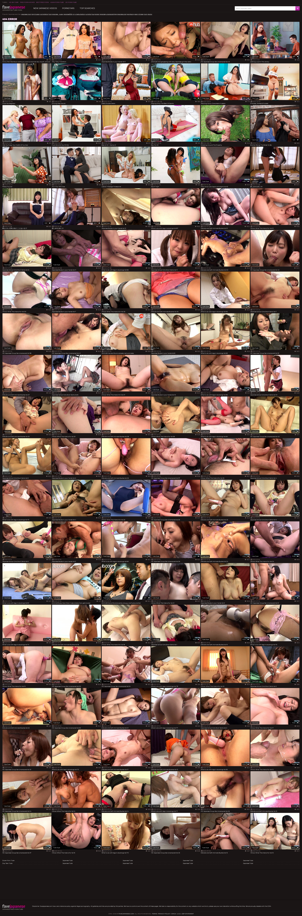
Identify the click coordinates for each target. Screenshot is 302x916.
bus (93, 14)
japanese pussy (57, 14)
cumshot (88, 14)
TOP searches (87, 8)
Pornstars (68, 8)
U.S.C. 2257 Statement (185, 914)
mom (145, 14)
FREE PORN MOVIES (27, 2)
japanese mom (26, 14)
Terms (154, 914)
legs (115, 14)
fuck (50, 14)
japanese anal (121, 14)
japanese (103, 14)
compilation (44, 14)
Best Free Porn (42, 2)
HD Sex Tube (14, 2)
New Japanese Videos (45, 8)
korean (97, 14)
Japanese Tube (68, 860)
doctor (150, 14)
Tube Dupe (7, 56)
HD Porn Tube (71, 2)
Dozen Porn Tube (8, 860)
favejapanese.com (126, 914)
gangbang (130, 14)
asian (136, 14)
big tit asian (36, 14)
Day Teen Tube (7, 863)
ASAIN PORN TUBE (57, 2)
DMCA (173, 914)
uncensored (110, 14)
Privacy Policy (164, 914)
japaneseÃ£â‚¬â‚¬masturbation (74, 14)
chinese (140, 14)
